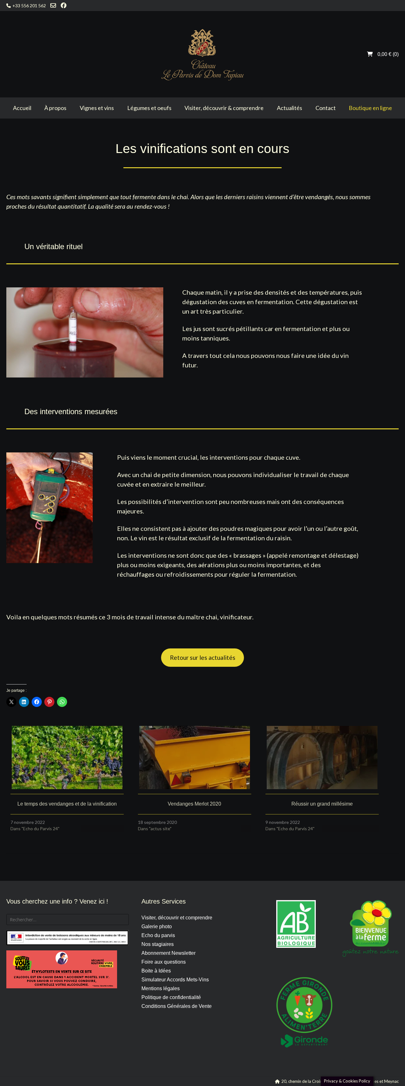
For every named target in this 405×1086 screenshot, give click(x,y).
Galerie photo (156, 926)
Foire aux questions (163, 962)
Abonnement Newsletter (168, 953)
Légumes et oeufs (149, 107)
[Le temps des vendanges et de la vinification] (67, 757)
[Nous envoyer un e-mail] (53, 5)
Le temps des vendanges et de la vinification (67, 804)
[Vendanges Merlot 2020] (194, 757)
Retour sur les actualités (202, 657)
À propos (55, 107)
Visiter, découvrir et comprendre (176, 917)
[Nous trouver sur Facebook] (63, 5)
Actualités (289, 107)
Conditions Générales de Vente (176, 1006)
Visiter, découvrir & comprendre (224, 107)
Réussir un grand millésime (322, 804)
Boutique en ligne (370, 107)
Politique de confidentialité (171, 997)
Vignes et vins (97, 107)
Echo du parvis (158, 935)
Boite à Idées (156, 970)
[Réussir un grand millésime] (322, 757)
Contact (325, 107)
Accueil (22, 107)
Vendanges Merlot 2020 (194, 804)
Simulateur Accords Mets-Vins (175, 979)
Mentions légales (160, 988)
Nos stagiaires (157, 944)
